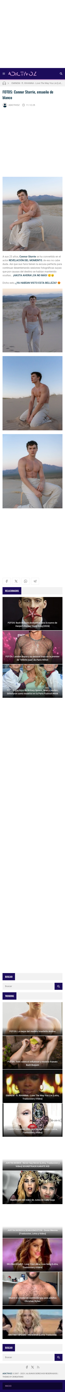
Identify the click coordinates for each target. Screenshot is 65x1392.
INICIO (8, 1386)
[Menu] (3, 73)
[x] (16, 581)
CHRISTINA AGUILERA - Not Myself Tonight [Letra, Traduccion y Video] (37, 83)
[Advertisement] (32, 35)
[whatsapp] (25, 581)
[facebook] (7, 581)
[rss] (38, 1367)
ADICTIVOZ (14, 105)
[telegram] (35, 581)
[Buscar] (61, 73)
